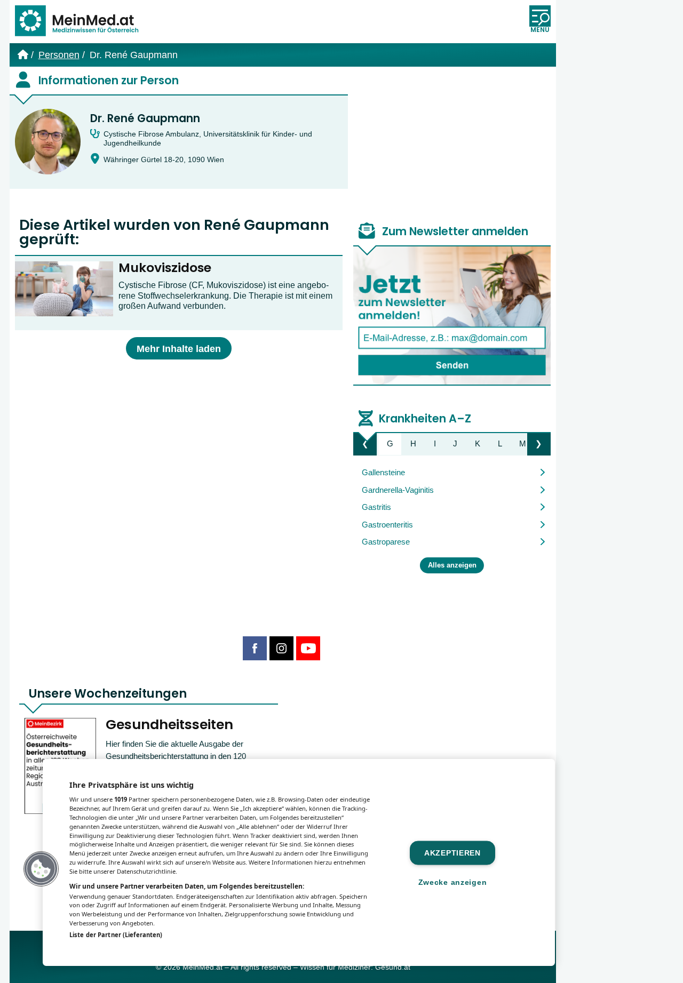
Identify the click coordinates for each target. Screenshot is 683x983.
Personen (59, 55)
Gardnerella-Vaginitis (398, 489)
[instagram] (281, 648)
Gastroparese (386, 541)
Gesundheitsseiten (169, 724)
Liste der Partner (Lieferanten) (115, 935)
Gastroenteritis (387, 524)
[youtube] (308, 648)
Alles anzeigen (452, 565)
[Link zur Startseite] (81, 21)
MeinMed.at (202, 967)
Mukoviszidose (164, 267)
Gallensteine (383, 472)
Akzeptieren (452, 852)
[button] (41, 869)
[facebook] (255, 648)
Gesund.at (392, 967)
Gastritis (376, 507)
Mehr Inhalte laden (179, 348)
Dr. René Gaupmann (145, 118)
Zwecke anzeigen (452, 881)
